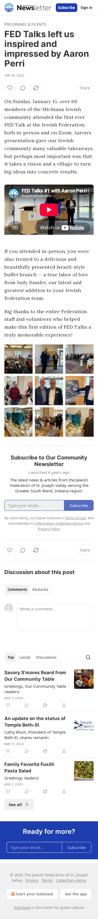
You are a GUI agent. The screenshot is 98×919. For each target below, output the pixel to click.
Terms (47, 880)
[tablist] (27, 589)
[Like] (9, 88)
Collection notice (71, 880)
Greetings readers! (21, 778)
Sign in (87, 7)
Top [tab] (11, 657)
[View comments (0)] (22, 88)
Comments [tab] (17, 589)
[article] (49, 688)
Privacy (32, 880)
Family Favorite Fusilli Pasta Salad (29, 768)
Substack (22, 907)
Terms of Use (75, 517)
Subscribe (66, 7)
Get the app (76, 893)
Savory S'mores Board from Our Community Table (35, 676)
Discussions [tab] (46, 657)
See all (15, 804)
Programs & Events (25, 24)
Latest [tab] (24, 657)
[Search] (88, 657)
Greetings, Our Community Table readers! (35, 688)
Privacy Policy (49, 528)
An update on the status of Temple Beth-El (35, 722)
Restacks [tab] (40, 589)
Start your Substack (34, 893)
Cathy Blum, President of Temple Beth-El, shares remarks (35, 734)
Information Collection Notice (59, 523)
